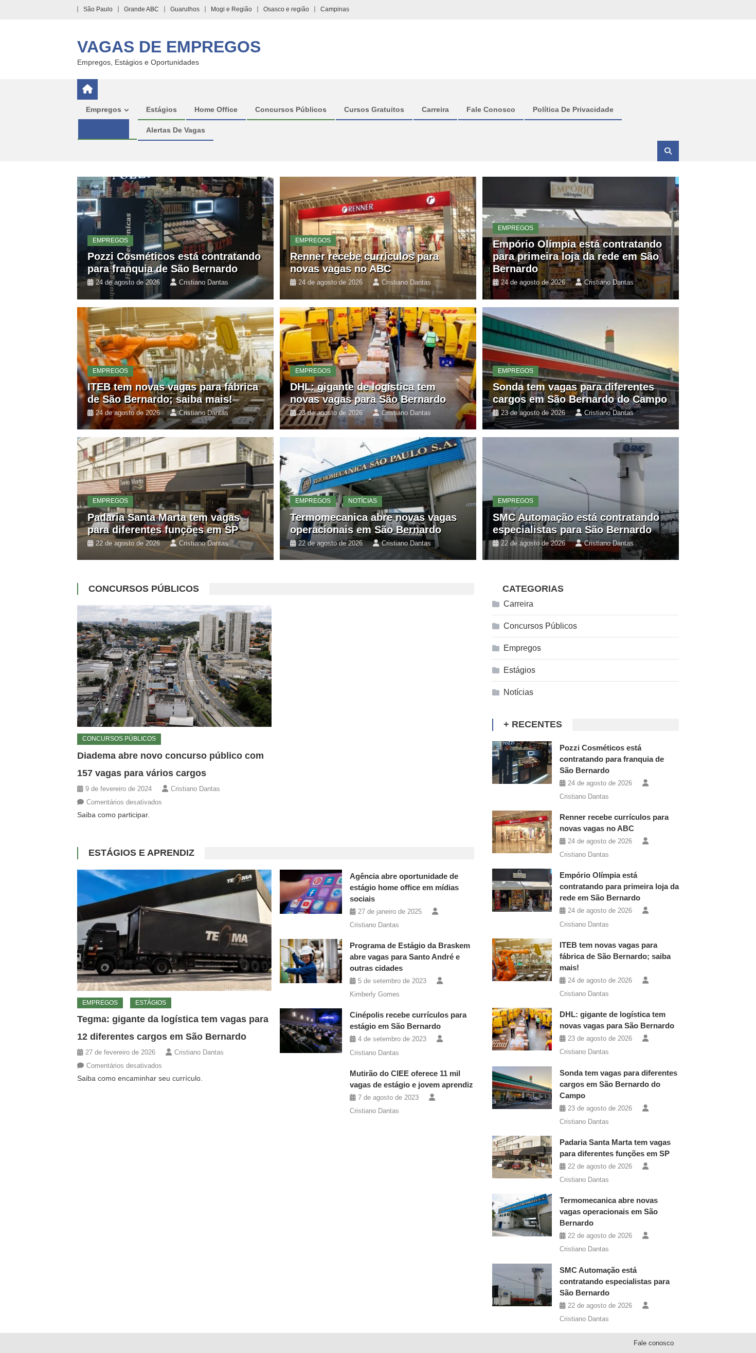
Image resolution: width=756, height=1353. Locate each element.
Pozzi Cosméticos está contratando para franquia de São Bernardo (612, 759)
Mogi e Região (231, 9)
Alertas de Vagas (175, 130)
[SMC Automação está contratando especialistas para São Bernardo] (522, 1285)
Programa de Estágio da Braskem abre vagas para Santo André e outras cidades (410, 956)
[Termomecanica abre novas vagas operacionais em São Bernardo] (522, 1215)
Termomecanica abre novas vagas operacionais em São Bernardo (609, 1211)
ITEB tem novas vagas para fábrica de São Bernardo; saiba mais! (615, 956)
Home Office (216, 109)
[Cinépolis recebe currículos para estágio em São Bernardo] (311, 1030)
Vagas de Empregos (169, 46)
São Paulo (98, 9)
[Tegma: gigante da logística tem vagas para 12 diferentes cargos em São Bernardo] (174, 930)
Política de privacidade (573, 109)
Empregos (103, 109)
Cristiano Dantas (203, 282)
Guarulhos (185, 9)
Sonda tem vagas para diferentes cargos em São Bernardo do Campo (618, 1084)
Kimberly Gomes (375, 994)
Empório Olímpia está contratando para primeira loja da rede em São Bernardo (577, 256)
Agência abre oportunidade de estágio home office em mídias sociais (404, 887)
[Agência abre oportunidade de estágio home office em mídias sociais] (311, 892)
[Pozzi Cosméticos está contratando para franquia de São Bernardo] (522, 762)
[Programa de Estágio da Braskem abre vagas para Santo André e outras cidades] (311, 961)
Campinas (334, 9)
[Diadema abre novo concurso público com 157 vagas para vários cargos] (174, 666)
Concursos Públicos (291, 109)
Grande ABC (141, 9)
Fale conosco (490, 109)
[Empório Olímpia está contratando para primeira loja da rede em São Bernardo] (522, 890)
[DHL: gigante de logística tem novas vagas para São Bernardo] (522, 1029)
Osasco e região (286, 9)
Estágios (161, 109)
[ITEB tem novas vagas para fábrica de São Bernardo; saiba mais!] (522, 959)
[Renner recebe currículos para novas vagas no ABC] (522, 832)
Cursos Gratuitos (374, 109)
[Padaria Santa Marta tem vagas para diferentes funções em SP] (522, 1157)
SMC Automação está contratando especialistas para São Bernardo (615, 1281)
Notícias (362, 500)
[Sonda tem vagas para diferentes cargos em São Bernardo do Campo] (522, 1087)
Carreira (435, 109)
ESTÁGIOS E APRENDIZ (141, 853)
